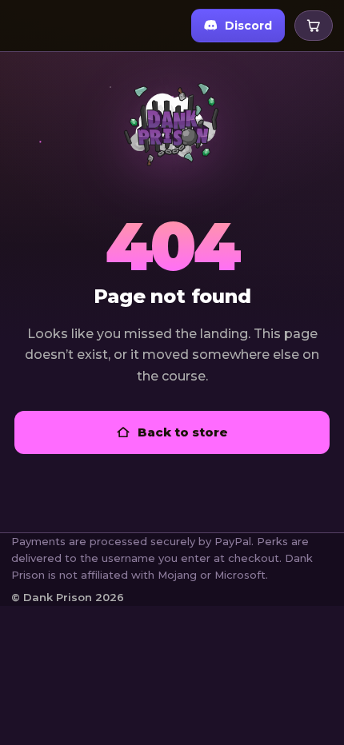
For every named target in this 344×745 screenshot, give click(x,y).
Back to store (183, 432)
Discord (248, 25)
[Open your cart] (313, 25)
